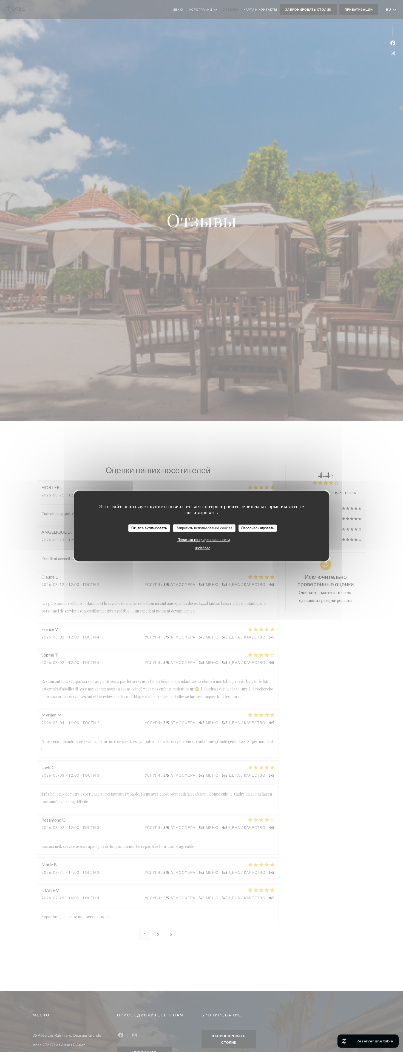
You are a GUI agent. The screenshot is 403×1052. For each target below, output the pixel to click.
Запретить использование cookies (204, 528)
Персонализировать (257, 528)
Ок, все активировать (149, 528)
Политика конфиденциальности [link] (203, 539)
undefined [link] (202, 548)
